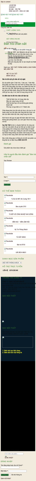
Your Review (8, 161)
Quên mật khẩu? (6, 478)
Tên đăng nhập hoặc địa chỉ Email (12, 465)
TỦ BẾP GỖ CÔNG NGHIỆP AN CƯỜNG (21, 214)
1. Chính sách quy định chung (11, 351)
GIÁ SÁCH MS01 (21, 252)
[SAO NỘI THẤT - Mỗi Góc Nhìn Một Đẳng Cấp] (12, 15)
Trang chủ (3, 27)
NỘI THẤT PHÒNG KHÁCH (19, 67)
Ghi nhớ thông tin (16, 475)
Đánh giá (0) (10, 76)
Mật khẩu (4, 471)
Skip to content (5, 2)
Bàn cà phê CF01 (21, 206)
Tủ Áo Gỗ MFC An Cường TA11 (21, 199)
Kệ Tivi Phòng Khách (21, 229)
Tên (5, 177)
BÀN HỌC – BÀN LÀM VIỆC (21, 222)
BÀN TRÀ (10, 69)
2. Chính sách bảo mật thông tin (12, 352)
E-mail (6, 181)
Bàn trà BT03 (21, 245)
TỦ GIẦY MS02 (21, 237)
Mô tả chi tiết (11, 74)
